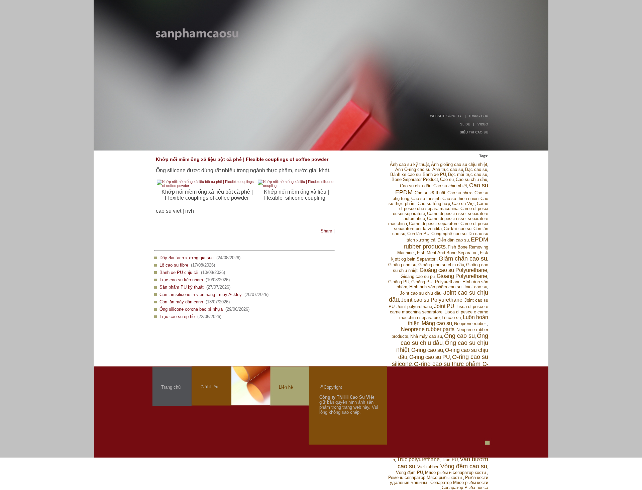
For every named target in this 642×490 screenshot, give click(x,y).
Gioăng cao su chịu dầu (441, 264)
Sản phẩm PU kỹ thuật (181, 287)
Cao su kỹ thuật (430, 192)
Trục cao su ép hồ (177, 316)
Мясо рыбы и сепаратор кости (456, 472)
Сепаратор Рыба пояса (465, 487)
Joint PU (444, 306)
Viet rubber (427, 466)
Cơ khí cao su (457, 228)
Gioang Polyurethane (462, 276)
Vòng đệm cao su (463, 466)
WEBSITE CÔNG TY (446, 116)
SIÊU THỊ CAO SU (474, 132)
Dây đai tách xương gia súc (186, 257)
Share (326, 230)
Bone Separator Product (415, 179)
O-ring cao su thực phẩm (447, 364)
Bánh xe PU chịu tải (178, 272)
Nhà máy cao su (426, 336)
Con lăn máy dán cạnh (181, 301)
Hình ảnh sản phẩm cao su (435, 286)
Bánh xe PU (434, 174)
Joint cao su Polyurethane (431, 300)
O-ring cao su (427, 350)
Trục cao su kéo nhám (181, 279)
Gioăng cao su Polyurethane (453, 270)
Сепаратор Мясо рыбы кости (459, 482)
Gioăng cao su (402, 264)
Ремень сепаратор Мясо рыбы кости (425, 477)
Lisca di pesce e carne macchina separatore (439, 309)
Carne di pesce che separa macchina (443, 206)
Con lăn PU (418, 233)
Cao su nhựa (459, 192)
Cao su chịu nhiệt (450, 185)
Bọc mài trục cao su (467, 174)
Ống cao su (459, 335)
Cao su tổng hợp (434, 203)
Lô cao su (451, 317)
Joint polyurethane (414, 306)
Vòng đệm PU (409, 472)
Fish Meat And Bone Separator (447, 252)
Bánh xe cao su (405, 174)
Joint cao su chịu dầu (420, 293)
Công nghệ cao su (448, 233)
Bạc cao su (476, 169)
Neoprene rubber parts (427, 329)
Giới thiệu (209, 387)
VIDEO (482, 124)
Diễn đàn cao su (453, 239)
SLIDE (465, 124)
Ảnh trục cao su (447, 169)
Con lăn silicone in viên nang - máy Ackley (200, 294)
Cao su (447, 179)
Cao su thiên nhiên (460, 198)
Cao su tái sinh (425, 198)
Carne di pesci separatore (433, 223)
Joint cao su (475, 286)
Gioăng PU (398, 281)
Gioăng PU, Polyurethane (435, 281)
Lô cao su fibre (173, 265)
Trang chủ (171, 387)
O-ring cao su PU (429, 357)
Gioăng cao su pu (418, 276)
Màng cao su (437, 323)
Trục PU (450, 459)
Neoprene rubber (470, 323)
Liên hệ (286, 387)
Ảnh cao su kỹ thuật (409, 164)
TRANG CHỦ (478, 116)
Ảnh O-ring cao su (412, 169)
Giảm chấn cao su (463, 258)
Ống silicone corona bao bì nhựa (191, 309)
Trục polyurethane (418, 459)
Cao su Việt (463, 203)
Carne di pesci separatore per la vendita (441, 226)
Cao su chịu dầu (471, 179)
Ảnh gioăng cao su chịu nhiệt (459, 164)
